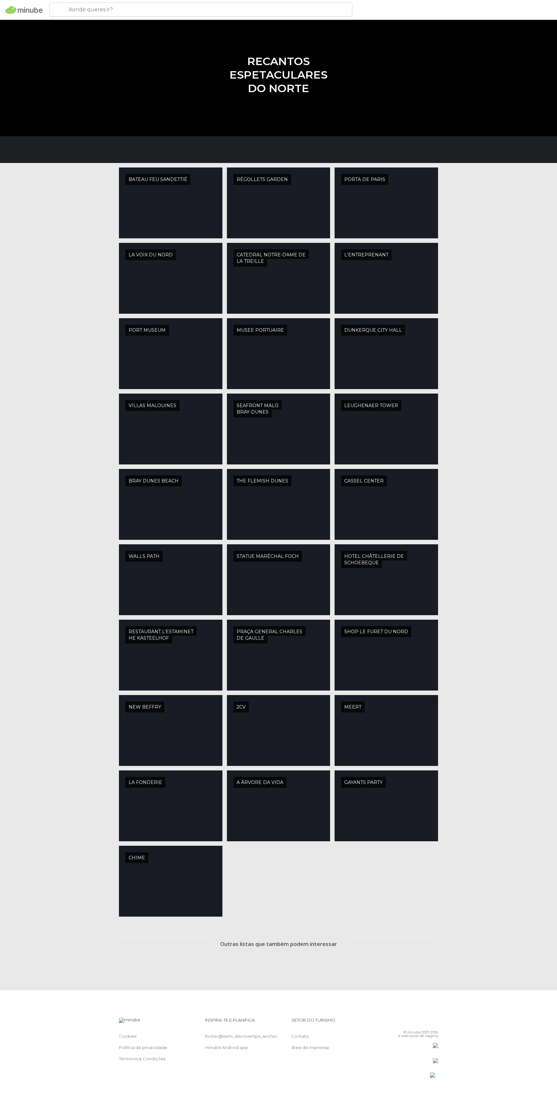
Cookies (127, 1036)
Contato (300, 1036)
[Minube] (24, 9)
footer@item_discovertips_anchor (241, 1036)
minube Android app (226, 1047)
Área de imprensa (310, 1047)
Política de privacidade (143, 1047)
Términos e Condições (142, 1058)
